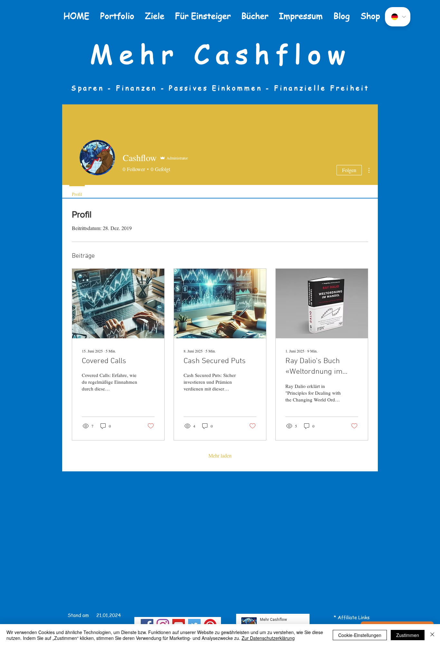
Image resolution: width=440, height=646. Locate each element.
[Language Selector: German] (397, 16)
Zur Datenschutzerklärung (268, 638)
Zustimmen (407, 635)
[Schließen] (432, 635)
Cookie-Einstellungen (359, 635)
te (354, 617)
